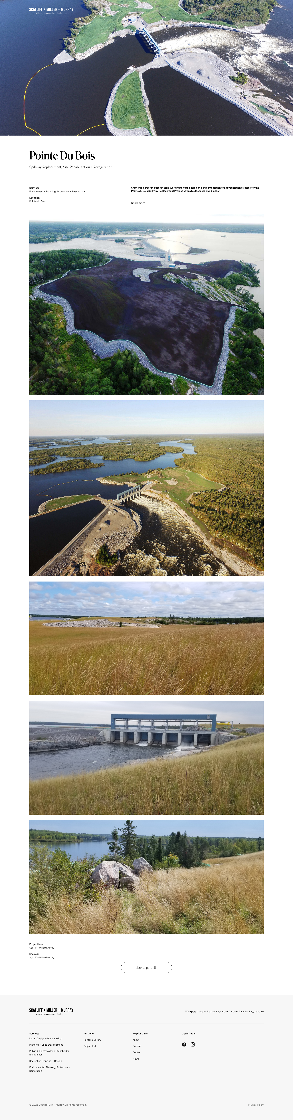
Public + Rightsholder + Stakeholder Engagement (49, 1053)
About (136, 1039)
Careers (137, 1046)
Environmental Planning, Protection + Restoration (49, 1069)
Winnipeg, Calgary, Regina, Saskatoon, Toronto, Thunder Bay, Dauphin (224, 1011)
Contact (137, 1052)
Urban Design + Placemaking (45, 1038)
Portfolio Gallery (92, 1039)
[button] (257, 11)
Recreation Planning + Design (45, 1061)
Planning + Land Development (46, 1044)
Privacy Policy (256, 1104)
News (136, 1058)
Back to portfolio (146, 967)
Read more (138, 203)
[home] (51, 11)
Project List (90, 1046)
